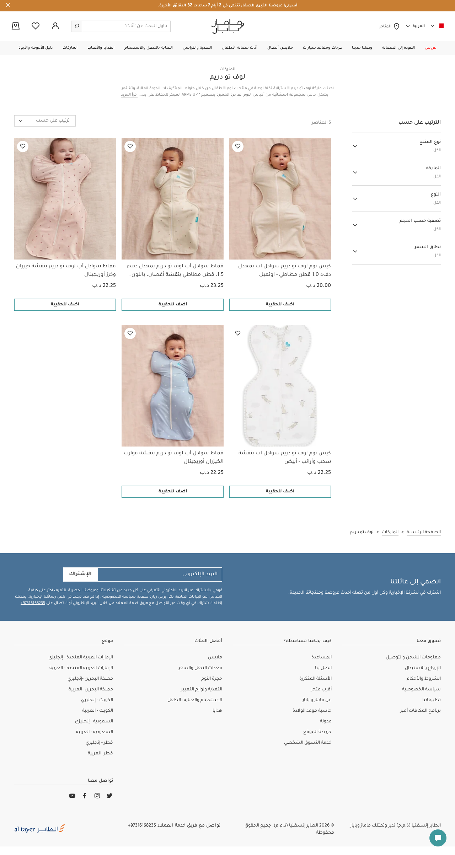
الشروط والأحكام (424, 679)
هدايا (217, 711)
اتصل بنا (323, 668)
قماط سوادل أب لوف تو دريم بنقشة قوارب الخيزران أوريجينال (173, 458)
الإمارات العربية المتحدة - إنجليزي (80, 657)
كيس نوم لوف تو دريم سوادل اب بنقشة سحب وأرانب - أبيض (285, 458)
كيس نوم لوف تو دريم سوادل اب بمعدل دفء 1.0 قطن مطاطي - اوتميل (284, 271)
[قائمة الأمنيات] (237, 146)
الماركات (227, 69)
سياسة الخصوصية (118, 597)
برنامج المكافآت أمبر (420, 711)
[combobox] (45, 121)
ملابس (215, 657)
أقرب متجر (321, 689)
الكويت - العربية (97, 711)
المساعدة (321, 657)
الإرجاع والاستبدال (423, 668)
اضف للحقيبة (280, 304)
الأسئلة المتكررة (315, 679)
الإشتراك (80, 574)
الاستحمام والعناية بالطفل (194, 700)
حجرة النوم (211, 679)
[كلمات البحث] (76, 26)
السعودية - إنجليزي (94, 721)
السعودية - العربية (94, 732)
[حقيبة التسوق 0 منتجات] (15, 27)
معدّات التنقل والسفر (200, 668)
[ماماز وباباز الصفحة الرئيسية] (228, 26)
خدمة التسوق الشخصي (308, 743)
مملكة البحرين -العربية (91, 689)
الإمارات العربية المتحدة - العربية (81, 668)
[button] (431, 48)
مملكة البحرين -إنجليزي (90, 679)
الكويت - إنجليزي (97, 700)
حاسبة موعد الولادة (312, 711)
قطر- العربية (100, 753)
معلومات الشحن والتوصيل (413, 657)
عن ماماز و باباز (317, 700)
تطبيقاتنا (431, 700)
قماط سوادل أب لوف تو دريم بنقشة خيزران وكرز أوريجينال (66, 271)
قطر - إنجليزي (99, 743)
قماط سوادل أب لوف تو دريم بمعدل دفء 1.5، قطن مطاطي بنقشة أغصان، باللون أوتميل (175, 271)
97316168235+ (33, 603)
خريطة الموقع (317, 732)
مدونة (326, 721)
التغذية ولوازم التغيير (201, 689)
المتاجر (386, 27)
